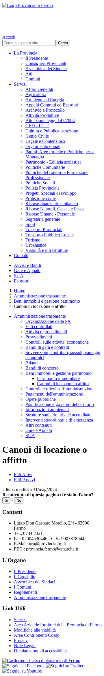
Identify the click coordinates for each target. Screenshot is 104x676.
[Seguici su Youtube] (22, 670)
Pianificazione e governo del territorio (59, 404)
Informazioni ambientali (47, 409)
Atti (28, 73)
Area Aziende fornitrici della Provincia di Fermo (58, 624)
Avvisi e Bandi (27, 265)
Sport (30, 224)
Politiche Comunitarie (45, 167)
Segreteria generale (42, 219)
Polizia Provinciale (42, 188)
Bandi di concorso (42, 368)
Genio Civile (37, 136)
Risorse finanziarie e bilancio (51, 203)
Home (19, 290)
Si (6, 500)
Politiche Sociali (40, 182)
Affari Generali (39, 89)
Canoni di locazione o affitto (63, 383)
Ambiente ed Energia (44, 99)
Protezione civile (40, 198)
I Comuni (22, 587)
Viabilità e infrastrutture (46, 250)
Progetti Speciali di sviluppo (51, 193)
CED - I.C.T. (37, 125)
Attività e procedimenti (46, 331)
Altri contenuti (38, 425)
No (18, 500)
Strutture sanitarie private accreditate (58, 414)
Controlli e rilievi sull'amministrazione (59, 388)
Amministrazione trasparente (40, 295)
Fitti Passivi (24, 479)
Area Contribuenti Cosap (37, 635)
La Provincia (25, 52)
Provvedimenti (38, 336)
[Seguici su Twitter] (64, 665)
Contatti (21, 255)
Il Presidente (36, 58)
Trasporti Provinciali (43, 229)
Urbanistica (35, 245)
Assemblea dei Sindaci (46, 68)
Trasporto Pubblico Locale (49, 234)
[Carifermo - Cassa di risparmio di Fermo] (52, 660)
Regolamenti (25, 592)
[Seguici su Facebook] (23, 665)
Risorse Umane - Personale (50, 213)
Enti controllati (38, 326)
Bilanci (31, 362)
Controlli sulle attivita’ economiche (57, 342)
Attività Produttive (42, 115)
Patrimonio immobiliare (58, 378)
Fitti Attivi (23, 474)
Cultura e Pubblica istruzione (51, 130)
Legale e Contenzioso (45, 141)
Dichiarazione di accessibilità (40, 650)
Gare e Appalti (27, 270)
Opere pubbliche (40, 399)
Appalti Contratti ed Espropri (51, 104)
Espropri (21, 280)
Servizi (20, 84)
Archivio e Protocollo (45, 110)
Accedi (8, 37)
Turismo (32, 239)
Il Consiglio (24, 576)
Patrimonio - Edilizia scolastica (53, 162)
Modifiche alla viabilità (35, 630)
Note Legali (25, 645)
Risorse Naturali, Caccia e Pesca (54, 208)
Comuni (32, 78)
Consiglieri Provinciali (45, 63)
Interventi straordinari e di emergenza (59, 419)
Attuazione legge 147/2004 (50, 120)
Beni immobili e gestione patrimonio (47, 301)
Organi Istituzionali (42, 146)
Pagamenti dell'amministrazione (54, 394)
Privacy (21, 640)
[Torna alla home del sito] (52, 17)
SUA (18, 275)
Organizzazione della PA (48, 321)
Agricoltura (35, 94)
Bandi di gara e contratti (47, 347)
